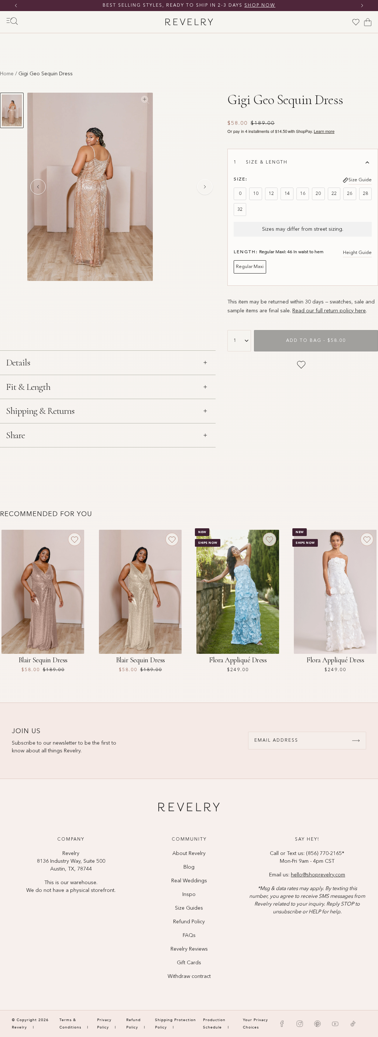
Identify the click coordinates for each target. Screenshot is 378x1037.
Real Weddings (189, 880)
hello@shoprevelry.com (318, 875)
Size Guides (189, 908)
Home (7, 73)
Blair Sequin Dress (43, 660)
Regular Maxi (250, 267)
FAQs (189, 935)
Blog (189, 867)
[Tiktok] (352, 1023)
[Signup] (355, 740)
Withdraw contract (189, 976)
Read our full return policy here (329, 310)
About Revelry (189, 853)
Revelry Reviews (189, 949)
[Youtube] (335, 1023)
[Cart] (367, 22)
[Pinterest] (317, 1023)
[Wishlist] (355, 22)
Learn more (324, 131)
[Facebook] (282, 1023)
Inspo (189, 894)
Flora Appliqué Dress (238, 660)
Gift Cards (189, 962)
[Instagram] (299, 1023)
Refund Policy (189, 921)
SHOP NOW (259, 5)
